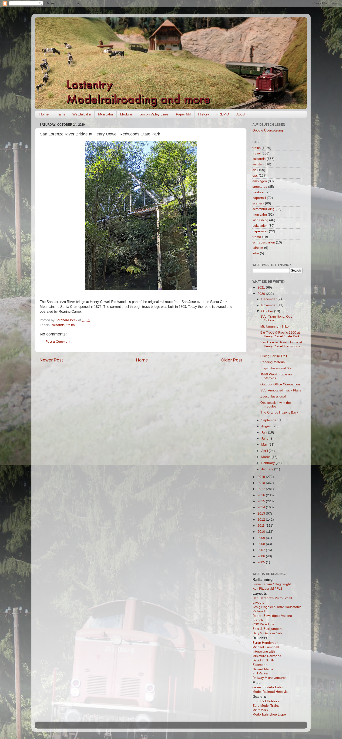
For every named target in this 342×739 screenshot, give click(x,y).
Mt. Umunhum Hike (274, 326)
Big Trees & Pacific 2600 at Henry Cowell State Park (280, 334)
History (203, 114)
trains (71, 325)
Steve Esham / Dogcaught (271, 584)
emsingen (259, 181)
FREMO (222, 114)
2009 (262, 538)
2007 (262, 550)
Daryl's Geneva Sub (267, 633)
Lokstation (260, 225)
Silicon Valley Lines (154, 114)
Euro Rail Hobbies (265, 701)
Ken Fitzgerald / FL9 (267, 588)
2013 (262, 513)
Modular (126, 114)
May (264, 444)
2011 (261, 525)
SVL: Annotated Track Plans (280, 390)
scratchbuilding (263, 209)
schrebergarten (263, 242)
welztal (257, 164)
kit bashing (260, 220)
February (268, 463)
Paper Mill (183, 114)
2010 (262, 531)
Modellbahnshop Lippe (269, 714)
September (269, 420)
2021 (262, 287)
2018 (262, 483)
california (58, 325)
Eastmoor (259, 665)
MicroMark (260, 710)
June (265, 438)
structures (259, 186)
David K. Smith (263, 660)
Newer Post (51, 360)
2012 (262, 519)
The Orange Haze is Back (279, 412)
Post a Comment (58, 341)
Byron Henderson (265, 642)
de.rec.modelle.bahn (267, 687)
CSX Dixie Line (263, 624)
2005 (262, 562)
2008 (262, 544)
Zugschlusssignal (273, 396)
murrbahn (259, 214)
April (265, 451)
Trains (60, 114)
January (267, 469)
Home (44, 114)
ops (255, 175)
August (266, 426)
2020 (262, 294)
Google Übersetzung (267, 130)
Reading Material (272, 362)
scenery (258, 203)
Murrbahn (105, 114)
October (267, 311)
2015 (262, 501)
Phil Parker (260, 673)
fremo (256, 237)
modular (258, 192)
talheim (257, 248)
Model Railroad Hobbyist (270, 691)
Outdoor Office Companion (280, 384)
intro (255, 253)
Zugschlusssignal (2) (275, 368)
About (240, 114)
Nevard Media (262, 669)
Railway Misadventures (269, 678)
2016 (262, 495)
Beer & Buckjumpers (267, 629)
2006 (262, 556)
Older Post (231, 360)
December (269, 299)
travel (256, 153)
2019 (262, 477)
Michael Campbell (265, 647)
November (269, 305)
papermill (259, 198)
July (264, 432)
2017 (262, 489)
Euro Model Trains (265, 705)
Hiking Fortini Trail (273, 356)
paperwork (260, 231)
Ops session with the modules (275, 404)
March (266, 457)
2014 (262, 507)
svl (254, 170)
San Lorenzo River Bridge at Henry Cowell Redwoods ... (281, 346)
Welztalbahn (81, 114)
